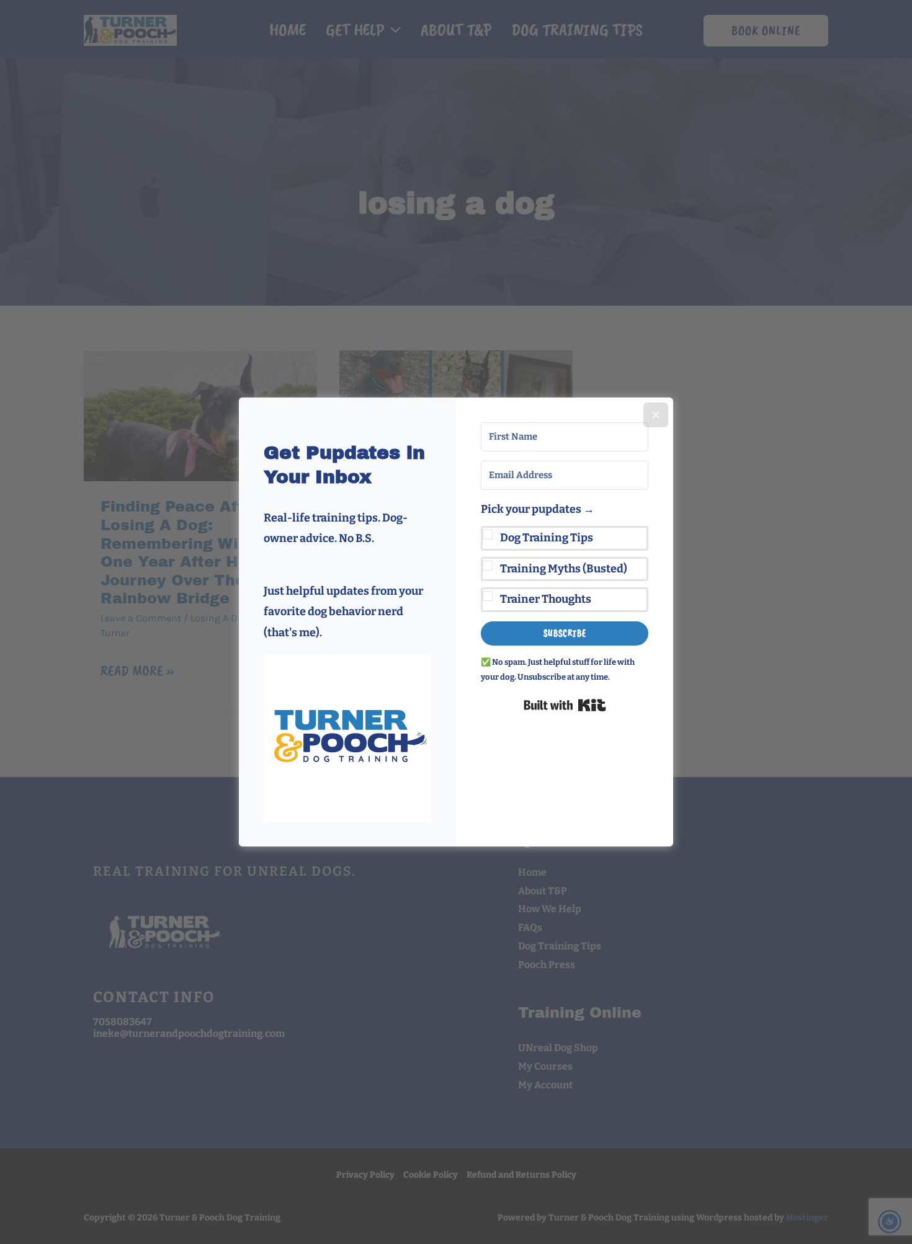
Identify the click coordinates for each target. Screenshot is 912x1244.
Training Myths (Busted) (563, 568)
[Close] (655, 414)
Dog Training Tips (546, 537)
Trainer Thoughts (545, 599)
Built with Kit (565, 705)
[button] (347, 738)
